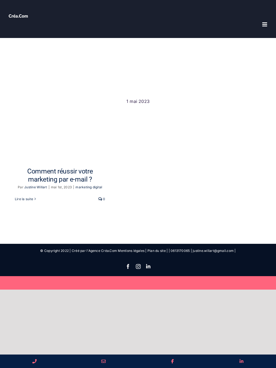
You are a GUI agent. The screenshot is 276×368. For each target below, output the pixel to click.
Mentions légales (131, 251)
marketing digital (88, 187)
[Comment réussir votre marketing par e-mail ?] (60, 133)
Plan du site (156, 251)
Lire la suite (24, 199)
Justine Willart (35, 187)
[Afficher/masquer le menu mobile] (265, 24)
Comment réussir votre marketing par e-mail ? (60, 175)
